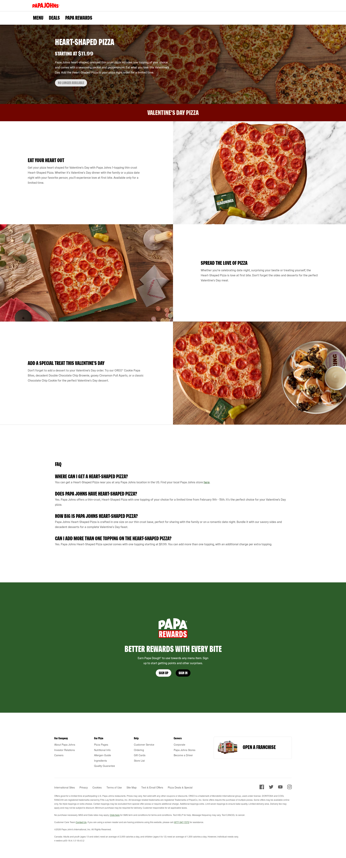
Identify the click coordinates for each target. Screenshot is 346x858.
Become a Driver (183, 755)
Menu (38, 18)
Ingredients (100, 760)
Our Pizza (98, 738)
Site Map (132, 787)
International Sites (64, 787)
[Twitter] (271, 788)
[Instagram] (289, 788)
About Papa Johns (64, 744)
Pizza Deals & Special (180, 787)
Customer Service (144, 744)
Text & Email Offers (152, 787)
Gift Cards (139, 755)
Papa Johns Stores (184, 750)
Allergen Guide (102, 755)
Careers (58, 755)
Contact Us (81, 822)
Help (136, 738)
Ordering (139, 750)
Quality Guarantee (104, 766)
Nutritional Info (102, 750)
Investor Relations (64, 750)
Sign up (163, 673)
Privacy (83, 787)
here (207, 482)
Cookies (97, 787)
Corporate (179, 744)
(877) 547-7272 (181, 822)
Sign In (183, 673)
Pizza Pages (101, 744)
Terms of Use (114, 787)
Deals (54, 18)
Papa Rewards (78, 18)
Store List (139, 760)
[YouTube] (280, 788)
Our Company (61, 738)
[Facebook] (262, 788)
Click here (115, 814)
